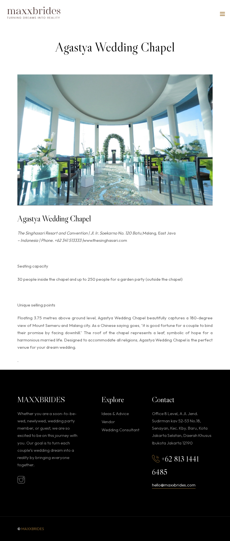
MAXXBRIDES (32, 528)
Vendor (108, 421)
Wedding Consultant (120, 429)
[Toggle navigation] (222, 15)
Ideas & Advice (115, 413)
